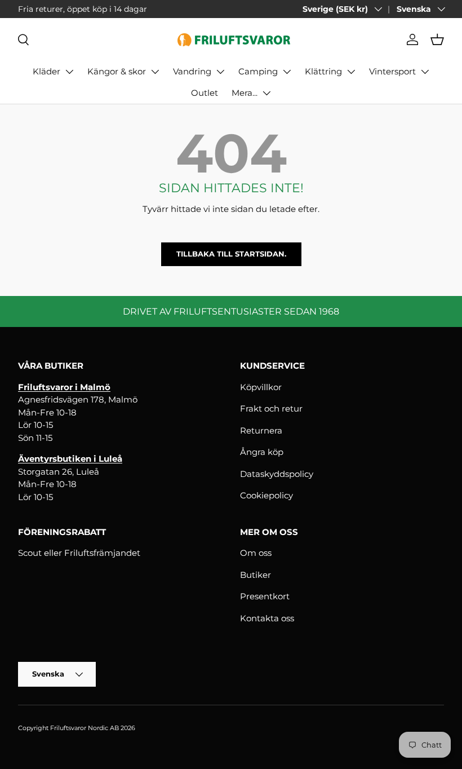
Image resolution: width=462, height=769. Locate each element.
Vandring (192, 71)
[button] (437, 39)
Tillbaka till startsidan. (231, 253)
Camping (258, 71)
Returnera (261, 430)
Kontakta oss (267, 618)
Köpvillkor (261, 387)
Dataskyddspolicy (276, 474)
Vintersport (392, 71)
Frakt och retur (271, 408)
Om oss (256, 552)
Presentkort (265, 596)
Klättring (323, 71)
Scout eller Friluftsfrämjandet (79, 552)
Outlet (204, 92)
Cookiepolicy (266, 495)
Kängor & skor (116, 71)
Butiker (255, 574)
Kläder (46, 71)
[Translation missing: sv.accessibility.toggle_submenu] (69, 71)
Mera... (244, 92)
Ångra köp (261, 452)
